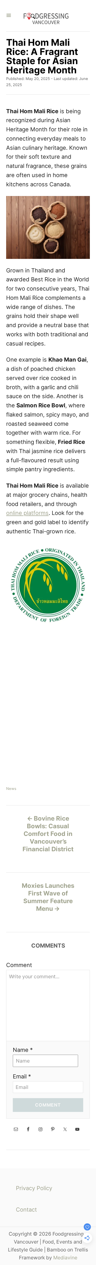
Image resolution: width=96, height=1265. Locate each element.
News (11, 788)
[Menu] (8, 15)
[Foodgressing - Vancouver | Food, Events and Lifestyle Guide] (45, 15)
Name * (23, 1049)
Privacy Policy (34, 1188)
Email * (22, 1076)
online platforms (27, 513)
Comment (19, 965)
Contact (26, 1209)
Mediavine (65, 1258)
